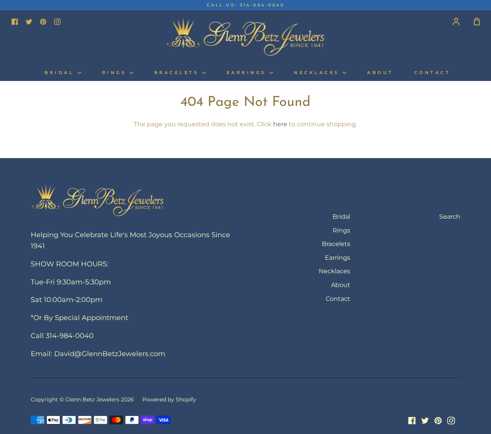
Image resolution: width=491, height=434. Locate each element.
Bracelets (178, 72)
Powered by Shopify (169, 399)
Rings (116, 72)
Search (449, 216)
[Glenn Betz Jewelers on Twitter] (425, 420)
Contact (432, 72)
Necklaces (318, 72)
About (380, 72)
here (280, 124)
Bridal (60, 72)
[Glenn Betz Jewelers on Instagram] (451, 420)
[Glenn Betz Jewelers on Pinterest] (438, 420)
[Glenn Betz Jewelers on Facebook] (412, 420)
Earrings (248, 72)
